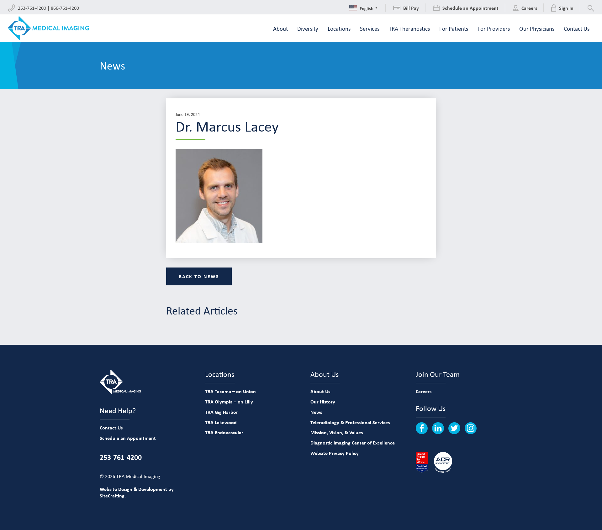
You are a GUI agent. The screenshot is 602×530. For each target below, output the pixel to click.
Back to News (199, 276)
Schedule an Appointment (128, 437)
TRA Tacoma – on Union (230, 391)
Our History (322, 401)
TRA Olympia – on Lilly (229, 401)
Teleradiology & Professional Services (350, 422)
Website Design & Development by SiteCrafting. (137, 492)
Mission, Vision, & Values (336, 432)
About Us (320, 391)
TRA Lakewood (221, 422)
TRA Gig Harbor (221, 411)
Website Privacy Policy (334, 452)
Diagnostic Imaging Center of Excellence (352, 442)
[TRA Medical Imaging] (48, 28)
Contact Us (111, 427)
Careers (423, 391)
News (316, 411)
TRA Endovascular (224, 432)
